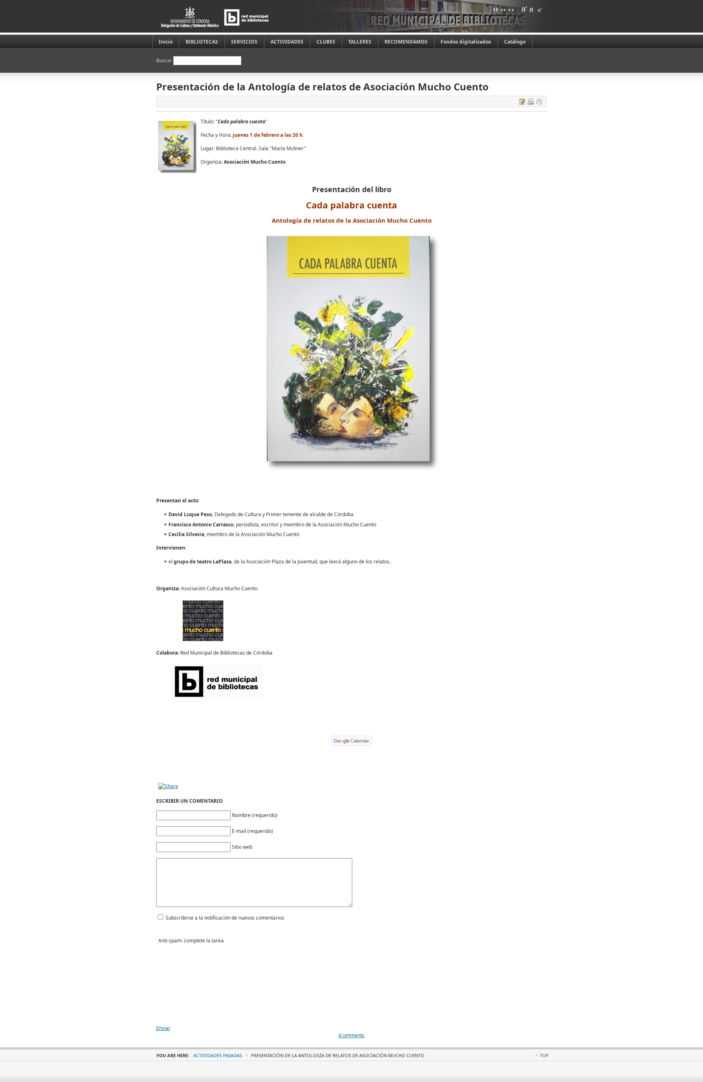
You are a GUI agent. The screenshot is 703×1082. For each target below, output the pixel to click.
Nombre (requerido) (254, 815)
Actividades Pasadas (217, 1055)
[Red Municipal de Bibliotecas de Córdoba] (227, 17)
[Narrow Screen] (511, 9)
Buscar (164, 60)
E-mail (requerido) (252, 831)
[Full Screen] (495, 9)
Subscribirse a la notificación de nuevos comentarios (225, 917)
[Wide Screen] (503, 9)
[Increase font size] (524, 9)
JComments (351, 1035)
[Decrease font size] (539, 9)
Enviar (163, 1028)
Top (544, 1055)
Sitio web (242, 846)
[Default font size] (531, 9)
